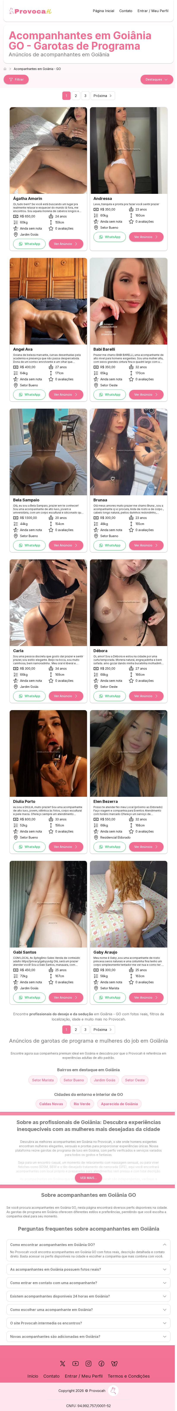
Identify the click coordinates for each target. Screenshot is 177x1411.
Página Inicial (103, 11)
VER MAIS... (88, 1178)
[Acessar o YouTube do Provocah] (76, 1364)
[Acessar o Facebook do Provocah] (101, 1364)
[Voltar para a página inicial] (30, 11)
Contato (125, 11)
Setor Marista (43, 1080)
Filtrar (19, 79)
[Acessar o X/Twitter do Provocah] (63, 1364)
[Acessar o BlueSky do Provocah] (114, 1364)
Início (32, 1376)
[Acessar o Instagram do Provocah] (88, 1364)
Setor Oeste (135, 1080)
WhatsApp (32, 244)
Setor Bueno (74, 1080)
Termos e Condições (129, 1376)
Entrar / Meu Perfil (152, 11)
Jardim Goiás (104, 1080)
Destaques (154, 79)
